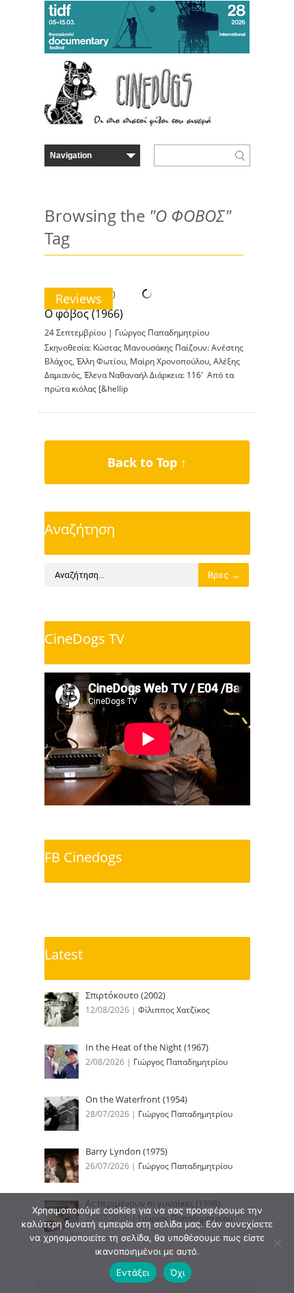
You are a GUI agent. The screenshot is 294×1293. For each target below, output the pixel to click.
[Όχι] (277, 1243)
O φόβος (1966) (83, 313)
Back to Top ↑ (147, 462)
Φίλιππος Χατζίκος (174, 1010)
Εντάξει (133, 1272)
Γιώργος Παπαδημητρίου (162, 332)
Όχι (177, 1272)
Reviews (78, 298)
